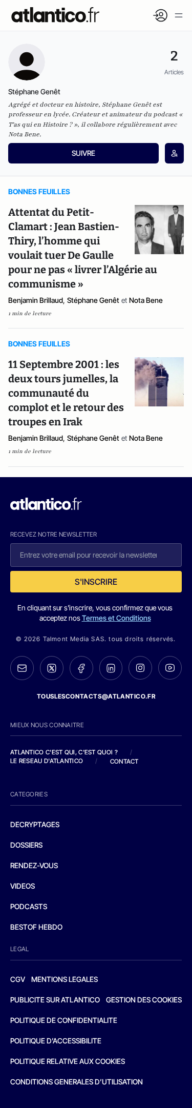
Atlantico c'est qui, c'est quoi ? (64, 752)
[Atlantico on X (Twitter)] (51, 668)
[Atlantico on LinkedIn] (111, 668)
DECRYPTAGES (34, 824)
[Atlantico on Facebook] (81, 668)
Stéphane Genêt (93, 300)
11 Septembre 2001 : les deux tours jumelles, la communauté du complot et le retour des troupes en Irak (66, 393)
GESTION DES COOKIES (144, 999)
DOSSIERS (26, 844)
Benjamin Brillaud (35, 300)
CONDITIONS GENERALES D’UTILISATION (76, 1081)
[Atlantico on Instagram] (140, 668)
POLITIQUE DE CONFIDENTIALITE (63, 1020)
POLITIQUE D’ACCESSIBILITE (55, 1040)
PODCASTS (28, 906)
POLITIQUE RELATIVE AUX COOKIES (67, 1061)
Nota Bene (146, 300)
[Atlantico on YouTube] (170, 668)
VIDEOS (22, 885)
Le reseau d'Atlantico (46, 761)
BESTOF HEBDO (36, 926)
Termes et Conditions (116, 617)
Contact (124, 761)
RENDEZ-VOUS (34, 865)
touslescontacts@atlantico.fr (96, 696)
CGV (17, 979)
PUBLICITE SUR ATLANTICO (55, 999)
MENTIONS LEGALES (64, 979)
